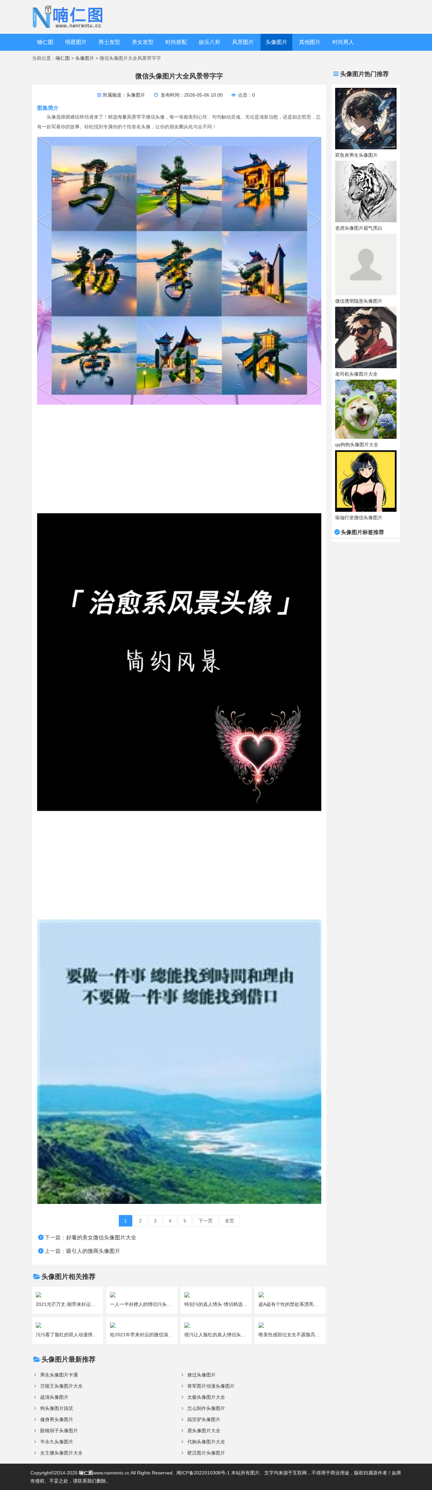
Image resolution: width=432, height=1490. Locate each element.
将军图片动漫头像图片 (211, 1386)
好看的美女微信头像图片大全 (101, 1237)
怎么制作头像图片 (206, 1408)
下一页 (205, 1220)
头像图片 (276, 42)
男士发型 (109, 42)
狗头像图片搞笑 (56, 1408)
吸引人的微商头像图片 (93, 1251)
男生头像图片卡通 (59, 1375)
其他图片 (310, 42)
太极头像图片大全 (206, 1397)
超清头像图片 (54, 1397)
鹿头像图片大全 (203, 1430)
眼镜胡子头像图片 (59, 1430)
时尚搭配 (176, 42)
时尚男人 (343, 42)
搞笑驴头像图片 (203, 1419)
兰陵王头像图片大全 (61, 1386)
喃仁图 (45, 42)
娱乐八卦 (209, 42)
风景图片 (243, 42)
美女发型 (143, 42)
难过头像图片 (201, 1375)
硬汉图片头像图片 (206, 1453)
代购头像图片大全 (206, 1441)
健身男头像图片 (56, 1419)
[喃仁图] (68, 16)
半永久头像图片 (56, 1441)
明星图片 (76, 42)
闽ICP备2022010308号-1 (203, 1472)
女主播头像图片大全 (61, 1453)
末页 (229, 1220)
